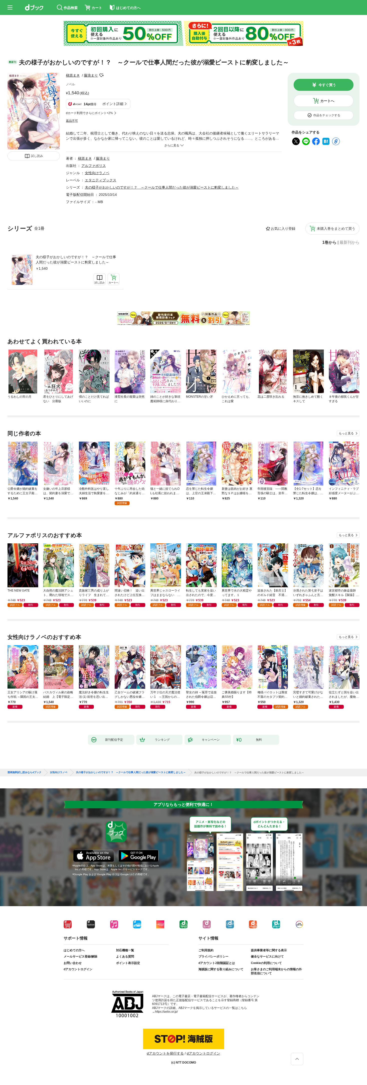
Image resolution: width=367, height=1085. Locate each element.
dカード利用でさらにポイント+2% (89, 113)
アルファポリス (93, 166)
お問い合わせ (73, 963)
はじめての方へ (74, 950)
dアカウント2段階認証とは (216, 963)
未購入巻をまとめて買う (336, 229)
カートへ (327, 101)
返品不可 (72, 120)
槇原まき (73, 75)
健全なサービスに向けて (267, 956)
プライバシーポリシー (213, 956)
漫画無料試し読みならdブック (24, 772)
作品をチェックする (326, 115)
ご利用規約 (205, 950)
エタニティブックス (100, 180)
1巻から (329, 242)
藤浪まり (91, 75)
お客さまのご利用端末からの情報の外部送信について (276, 971)
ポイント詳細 (112, 104)
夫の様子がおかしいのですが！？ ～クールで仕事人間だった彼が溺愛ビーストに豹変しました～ (76, 259)
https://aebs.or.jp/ (166, 1011)
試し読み (37, 156)
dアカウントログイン (78, 969)
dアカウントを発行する (165, 1053)
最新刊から (350, 242)
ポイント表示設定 (128, 963)
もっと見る (346, 433)
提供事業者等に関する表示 (269, 950)
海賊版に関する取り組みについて (220, 969)
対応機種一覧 (125, 950)
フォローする (101, 75)
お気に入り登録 (283, 229)
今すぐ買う (327, 85)
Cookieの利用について (266, 963)
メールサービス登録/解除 (80, 956)
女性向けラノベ (97, 173)
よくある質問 (125, 956)
